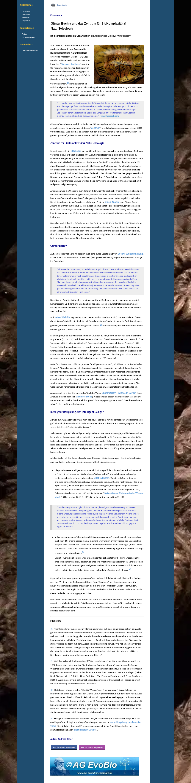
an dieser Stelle (84, 397)
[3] (52, 690)
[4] (52, 719)
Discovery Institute (70, 64)
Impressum (26, 21)
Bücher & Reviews (28, 37)
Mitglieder (76, 151)
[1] (52, 629)
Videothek (26, 18)
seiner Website (62, 317)
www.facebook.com (110, 116)
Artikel (24, 34)
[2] (52, 661)
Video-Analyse (112, 202)
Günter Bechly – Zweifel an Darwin (119, 393)
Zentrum (95, 128)
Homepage (26, 11)
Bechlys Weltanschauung (130, 254)
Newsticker (26, 14)
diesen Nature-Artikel (85, 730)
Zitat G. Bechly (101, 478)
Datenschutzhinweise (30, 51)
